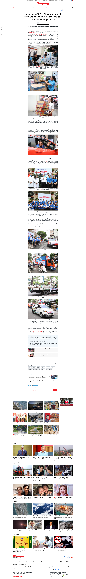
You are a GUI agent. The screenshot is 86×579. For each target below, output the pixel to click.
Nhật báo (21, 559)
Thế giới (33, 7)
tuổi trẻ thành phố (49, 41)
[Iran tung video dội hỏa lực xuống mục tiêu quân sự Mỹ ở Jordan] (20, 524)
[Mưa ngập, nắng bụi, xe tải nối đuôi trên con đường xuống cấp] (20, 429)
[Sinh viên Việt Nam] (67, 557)
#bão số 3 (43, 367)
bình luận (59, 10)
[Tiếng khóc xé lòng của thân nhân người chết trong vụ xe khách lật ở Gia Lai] (63, 450)
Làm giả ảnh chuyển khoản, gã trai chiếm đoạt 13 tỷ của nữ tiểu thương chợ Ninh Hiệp (42, 479)
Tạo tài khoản (35, 385)
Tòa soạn (56, 0)
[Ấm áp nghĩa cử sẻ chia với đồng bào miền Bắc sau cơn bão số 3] (31, 350)
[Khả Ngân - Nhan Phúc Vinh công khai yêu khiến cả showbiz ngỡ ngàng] (22, 490)
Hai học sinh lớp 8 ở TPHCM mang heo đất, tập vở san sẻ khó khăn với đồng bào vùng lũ (46, 354)
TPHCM (46, 161)
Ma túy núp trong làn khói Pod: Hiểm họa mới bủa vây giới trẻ (63, 549)
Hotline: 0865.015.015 (30, 0)
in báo (57, 10)
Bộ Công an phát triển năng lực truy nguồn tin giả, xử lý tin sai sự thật (42, 458)
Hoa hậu (66, 7)
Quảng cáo (61, 0)
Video (70, 7)
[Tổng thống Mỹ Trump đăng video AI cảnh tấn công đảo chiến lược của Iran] (63, 509)
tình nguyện (37, 36)
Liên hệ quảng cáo (28, 566)
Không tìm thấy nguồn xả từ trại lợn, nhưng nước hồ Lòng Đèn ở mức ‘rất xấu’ (35, 435)
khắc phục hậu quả (32, 32)
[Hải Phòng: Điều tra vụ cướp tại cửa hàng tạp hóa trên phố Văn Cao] (63, 470)
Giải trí (56, 7)
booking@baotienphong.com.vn (30, 569)
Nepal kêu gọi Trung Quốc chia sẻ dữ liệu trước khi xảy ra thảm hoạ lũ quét (66, 530)
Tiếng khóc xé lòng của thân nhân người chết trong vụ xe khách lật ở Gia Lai (63, 459)
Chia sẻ (2, 30)
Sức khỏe (29, 7)
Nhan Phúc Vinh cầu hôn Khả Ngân (42, 497)
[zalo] (56, 569)
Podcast (34, 559)
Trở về (2, 37)
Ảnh (26, 559)
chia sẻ (53, 10)
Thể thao (43, 7)
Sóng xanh (22, 7)
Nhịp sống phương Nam (22, 564)
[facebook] (71, 0)
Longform (41, 559)
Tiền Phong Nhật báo (37, 0)
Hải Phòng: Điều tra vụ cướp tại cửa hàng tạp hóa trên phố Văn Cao (62, 478)
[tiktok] (54, 569)
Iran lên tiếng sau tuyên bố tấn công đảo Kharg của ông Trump (22, 516)
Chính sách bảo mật (65, 566)
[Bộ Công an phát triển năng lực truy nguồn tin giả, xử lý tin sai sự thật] (43, 450)
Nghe (2, 27)
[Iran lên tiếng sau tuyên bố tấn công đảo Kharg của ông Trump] (22, 509)
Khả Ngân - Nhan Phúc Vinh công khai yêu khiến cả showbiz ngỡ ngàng (22, 498)
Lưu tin (2, 32)
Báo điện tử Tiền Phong (43, 3)
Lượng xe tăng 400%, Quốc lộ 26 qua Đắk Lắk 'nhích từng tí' (35, 423)
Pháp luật (40, 7)
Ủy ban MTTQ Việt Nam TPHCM (36, 331)
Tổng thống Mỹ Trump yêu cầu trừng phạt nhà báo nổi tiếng (51, 530)
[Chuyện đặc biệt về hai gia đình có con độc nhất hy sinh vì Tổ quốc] (20, 417)
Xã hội (16, 7)
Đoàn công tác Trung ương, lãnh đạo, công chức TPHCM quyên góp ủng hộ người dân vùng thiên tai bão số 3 (43, 381)
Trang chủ (13, 7)
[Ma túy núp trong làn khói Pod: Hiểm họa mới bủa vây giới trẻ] (63, 542)
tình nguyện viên (37, 66)
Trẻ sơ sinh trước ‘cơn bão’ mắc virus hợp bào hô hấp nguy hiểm (42, 549)
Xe (50, 7)
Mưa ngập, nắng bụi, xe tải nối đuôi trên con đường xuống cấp (19, 435)
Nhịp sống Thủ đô (15, 564)
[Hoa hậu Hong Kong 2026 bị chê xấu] (63, 490)
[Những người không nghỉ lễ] (51, 405)
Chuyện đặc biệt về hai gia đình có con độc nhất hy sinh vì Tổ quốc (19, 423)
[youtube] (72, 0)
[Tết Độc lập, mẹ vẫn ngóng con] (51, 417)
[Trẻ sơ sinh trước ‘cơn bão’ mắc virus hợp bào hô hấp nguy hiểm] (43, 542)
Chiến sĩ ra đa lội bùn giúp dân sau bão (50, 435)
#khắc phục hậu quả (31, 367)
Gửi (55, 390)
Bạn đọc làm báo (17, 576)
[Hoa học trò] (72, 557)
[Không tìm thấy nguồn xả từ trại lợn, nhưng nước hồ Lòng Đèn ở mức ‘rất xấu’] (35, 429)
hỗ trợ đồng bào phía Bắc (41, 34)
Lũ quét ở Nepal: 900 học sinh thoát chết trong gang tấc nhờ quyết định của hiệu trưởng (35, 530)
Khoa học (63, 7)
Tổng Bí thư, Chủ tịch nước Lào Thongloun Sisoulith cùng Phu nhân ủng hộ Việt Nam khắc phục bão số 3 (39, 377)
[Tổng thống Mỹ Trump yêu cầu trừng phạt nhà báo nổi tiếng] (51, 524)
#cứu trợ (53, 367)
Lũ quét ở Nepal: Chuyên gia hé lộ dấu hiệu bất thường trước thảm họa (42, 516)
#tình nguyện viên (49, 369)
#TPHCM (48, 367)
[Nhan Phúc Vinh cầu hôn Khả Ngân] (43, 490)
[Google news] (59, 569)
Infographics (48, 559)
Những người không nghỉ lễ (50, 410)
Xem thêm (72, 7)
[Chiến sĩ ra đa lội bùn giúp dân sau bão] (51, 429)
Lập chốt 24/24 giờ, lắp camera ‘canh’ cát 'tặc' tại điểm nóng (35, 411)
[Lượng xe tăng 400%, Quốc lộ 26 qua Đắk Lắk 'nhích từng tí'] (35, 417)
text (55, 10)
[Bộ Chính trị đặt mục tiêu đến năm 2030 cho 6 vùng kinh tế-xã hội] (22, 450)
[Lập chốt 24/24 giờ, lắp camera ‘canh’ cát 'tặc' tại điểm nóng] (35, 405)
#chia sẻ (42, 369)
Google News (61, 10)
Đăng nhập (29, 385)
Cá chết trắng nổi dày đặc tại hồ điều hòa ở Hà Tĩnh (20, 411)
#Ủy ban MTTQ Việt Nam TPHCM (34, 369)
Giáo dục (59, 7)
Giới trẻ (36, 7)
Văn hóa (53, 7)
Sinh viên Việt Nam (45, 0)
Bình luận (2, 35)
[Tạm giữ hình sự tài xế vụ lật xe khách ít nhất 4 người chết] (22, 470)
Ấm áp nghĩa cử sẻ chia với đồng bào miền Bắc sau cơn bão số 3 (46, 348)
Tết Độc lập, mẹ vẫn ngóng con (50, 422)
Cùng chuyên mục (18, 400)
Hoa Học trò (51, 0)
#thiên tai (38, 367)
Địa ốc (26, 7)
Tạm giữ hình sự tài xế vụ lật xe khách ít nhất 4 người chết (22, 478)
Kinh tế (19, 7)
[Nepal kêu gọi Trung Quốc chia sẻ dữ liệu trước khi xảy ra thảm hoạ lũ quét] (66, 524)
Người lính (47, 7)
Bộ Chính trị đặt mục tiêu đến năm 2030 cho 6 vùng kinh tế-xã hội (21, 458)
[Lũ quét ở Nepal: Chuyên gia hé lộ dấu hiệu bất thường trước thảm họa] (43, 509)
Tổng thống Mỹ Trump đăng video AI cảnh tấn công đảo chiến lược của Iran (63, 517)
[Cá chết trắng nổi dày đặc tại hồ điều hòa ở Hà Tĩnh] (20, 405)
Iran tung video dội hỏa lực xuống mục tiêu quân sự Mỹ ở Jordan (19, 530)
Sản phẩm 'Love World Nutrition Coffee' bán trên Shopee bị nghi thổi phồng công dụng (22, 550)
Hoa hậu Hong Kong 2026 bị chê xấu (63, 498)
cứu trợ (41, 189)
